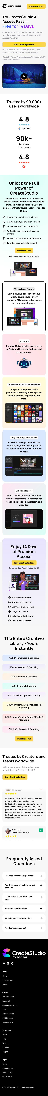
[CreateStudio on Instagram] (8, 963)
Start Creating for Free (24, 44)
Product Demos (8, 1014)
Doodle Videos (7, 1022)
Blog (4, 1039)
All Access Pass (8, 980)
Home (4, 976)
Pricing (4, 984)
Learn (4, 1034)
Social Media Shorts (9, 1005)
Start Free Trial (36, 6)
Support (5, 1052)
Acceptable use (8, 1068)
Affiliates (5, 1047)
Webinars (5, 1043)
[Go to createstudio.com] (11, 6)
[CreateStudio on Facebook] (12, 963)
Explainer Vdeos (8, 997)
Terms (4, 1064)
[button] (24, 875)
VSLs (4, 1009)
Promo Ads (6, 1001)
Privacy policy (7, 1072)
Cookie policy (7, 1077)
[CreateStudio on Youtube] (3, 963)
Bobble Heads (7, 1018)
